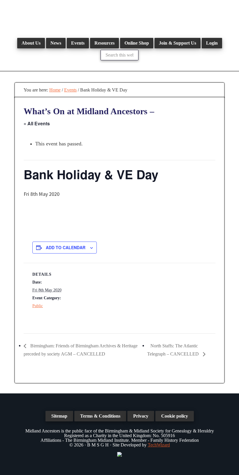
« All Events (37, 123)
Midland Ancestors (119, 17)
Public (37, 306)
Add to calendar (65, 247)
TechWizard (159, 444)
